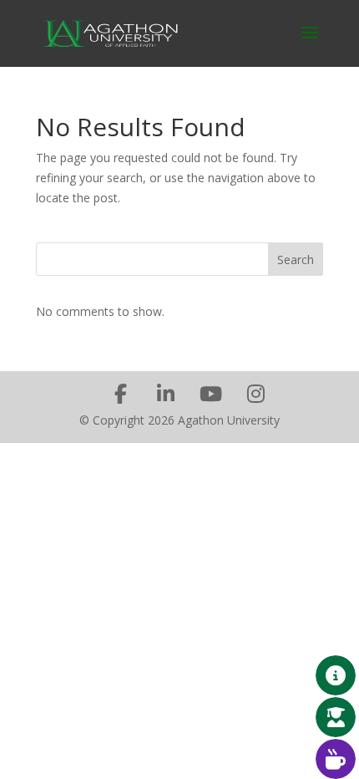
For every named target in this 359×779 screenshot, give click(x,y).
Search (295, 259)
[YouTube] (210, 394)
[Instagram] (255, 394)
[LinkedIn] (165, 394)
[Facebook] (120, 394)
